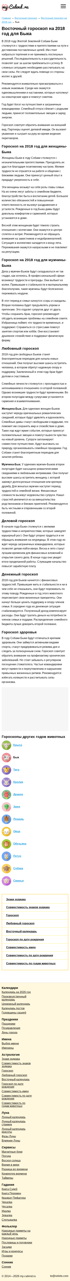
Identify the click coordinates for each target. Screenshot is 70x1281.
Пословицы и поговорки (17, 1242)
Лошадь (18, 819)
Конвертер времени (14, 1173)
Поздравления (11, 1028)
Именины (8, 1047)
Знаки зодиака (16, 899)
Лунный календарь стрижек (13, 1123)
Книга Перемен (11, 1193)
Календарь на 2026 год (16, 992)
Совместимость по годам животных (31, 963)
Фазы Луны (9, 1136)
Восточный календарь (21, 931)
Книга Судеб (9, 1189)
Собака (18, 868)
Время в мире (10, 1164)
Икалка (6, 1211)
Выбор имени (10, 1043)
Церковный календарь (16, 1003)
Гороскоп (12, 915)
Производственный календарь (14, 998)
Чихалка (7, 1202)
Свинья (18, 880)
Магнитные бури (12, 1151)
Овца (16, 831)
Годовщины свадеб (14, 1012)
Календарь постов (13, 1008)
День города (9, 1032)
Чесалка (7, 1206)
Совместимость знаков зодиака (28, 907)
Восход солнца (11, 1160)
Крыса (17, 745)
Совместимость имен (21, 947)
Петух (17, 856)
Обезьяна (19, 843)
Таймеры (7, 1177)
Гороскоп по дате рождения (25, 939)
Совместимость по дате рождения (29, 955)
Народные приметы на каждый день (16, 1232)
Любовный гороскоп (20, 923)
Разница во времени (15, 1169)
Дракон (18, 794)
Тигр (16, 769)
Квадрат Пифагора (14, 1197)
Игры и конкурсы (12, 1251)
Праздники (8, 1023)
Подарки (7, 1255)
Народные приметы (14, 1238)
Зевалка (7, 1215)
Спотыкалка (9, 1219)
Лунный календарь (13, 1117)
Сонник (6, 1266)
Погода (6, 1156)
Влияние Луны (11, 1140)
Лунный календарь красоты (13, 1130)
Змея (16, 806)
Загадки (7, 1247)
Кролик (18, 782)
